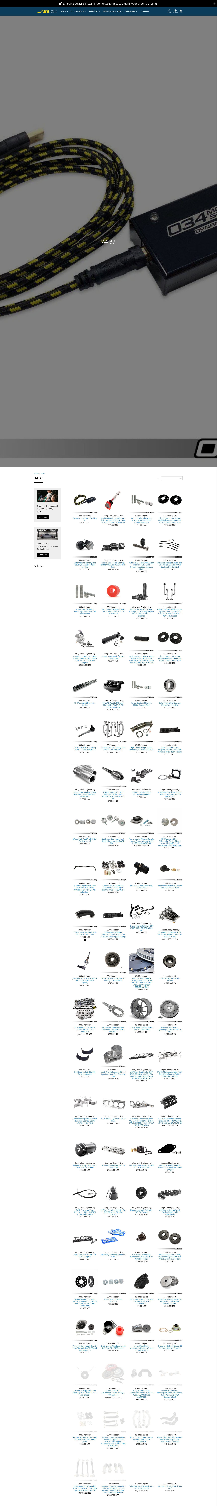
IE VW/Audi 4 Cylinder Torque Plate (113, 1119)
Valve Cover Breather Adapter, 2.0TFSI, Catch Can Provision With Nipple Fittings (113, 934)
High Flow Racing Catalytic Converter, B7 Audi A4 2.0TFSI (141, 748)
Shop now (43, 517)
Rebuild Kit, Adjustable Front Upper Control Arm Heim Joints (85, 1439)
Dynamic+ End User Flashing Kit (85, 519)
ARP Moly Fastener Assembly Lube (113, 1255)
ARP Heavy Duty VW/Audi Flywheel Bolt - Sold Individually (169, 1212)
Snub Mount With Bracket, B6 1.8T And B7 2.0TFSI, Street (113, 1347)
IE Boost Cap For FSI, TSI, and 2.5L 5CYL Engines (141, 1166)
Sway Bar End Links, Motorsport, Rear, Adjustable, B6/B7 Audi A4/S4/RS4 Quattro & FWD (169, 1393)
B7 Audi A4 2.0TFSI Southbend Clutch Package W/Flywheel (113, 1392)
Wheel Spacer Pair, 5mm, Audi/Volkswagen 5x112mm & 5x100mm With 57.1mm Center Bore (85, 1302)
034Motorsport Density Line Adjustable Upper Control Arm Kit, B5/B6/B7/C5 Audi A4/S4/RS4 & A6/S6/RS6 (113, 1489)
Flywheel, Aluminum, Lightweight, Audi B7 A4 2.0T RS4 (170, 1029)
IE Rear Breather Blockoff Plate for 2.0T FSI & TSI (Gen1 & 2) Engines (170, 1167)
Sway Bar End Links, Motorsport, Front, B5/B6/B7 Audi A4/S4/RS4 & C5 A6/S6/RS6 (141, 1393)
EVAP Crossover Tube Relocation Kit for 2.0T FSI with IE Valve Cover (85, 1212)
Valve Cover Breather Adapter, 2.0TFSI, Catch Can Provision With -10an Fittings (170, 749)
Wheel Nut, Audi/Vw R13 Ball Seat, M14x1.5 (85, 840)
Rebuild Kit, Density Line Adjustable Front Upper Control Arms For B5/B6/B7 (113, 887)
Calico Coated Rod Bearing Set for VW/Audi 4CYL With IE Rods (113, 565)
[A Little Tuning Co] (47, 11)
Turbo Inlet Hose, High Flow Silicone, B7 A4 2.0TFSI (85, 933)
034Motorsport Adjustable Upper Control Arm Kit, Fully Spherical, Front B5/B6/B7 (85, 1488)
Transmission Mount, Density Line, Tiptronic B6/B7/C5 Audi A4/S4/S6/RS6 (85, 1348)
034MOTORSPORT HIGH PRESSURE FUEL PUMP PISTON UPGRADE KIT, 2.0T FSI (113, 795)
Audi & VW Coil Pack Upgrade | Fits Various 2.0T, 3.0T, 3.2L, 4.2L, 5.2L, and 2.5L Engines (113, 520)
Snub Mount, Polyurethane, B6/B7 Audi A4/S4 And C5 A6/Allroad (113, 611)
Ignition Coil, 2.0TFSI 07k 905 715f (170, 1487)
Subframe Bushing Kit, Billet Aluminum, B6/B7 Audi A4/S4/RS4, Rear (170, 1301)
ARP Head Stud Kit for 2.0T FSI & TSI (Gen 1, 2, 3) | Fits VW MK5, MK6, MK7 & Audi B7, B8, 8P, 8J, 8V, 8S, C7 (141, 1075)
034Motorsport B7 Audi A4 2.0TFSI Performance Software (85, 1029)
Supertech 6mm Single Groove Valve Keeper (141, 793)
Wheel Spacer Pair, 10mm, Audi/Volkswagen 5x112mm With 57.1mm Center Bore (169, 520)
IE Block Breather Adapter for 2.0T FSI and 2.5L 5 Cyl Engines (113, 1212)
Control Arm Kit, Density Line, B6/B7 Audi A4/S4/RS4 (113, 748)
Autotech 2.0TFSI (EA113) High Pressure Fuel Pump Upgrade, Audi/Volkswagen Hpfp (141, 566)
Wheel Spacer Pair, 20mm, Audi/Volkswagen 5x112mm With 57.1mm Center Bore (169, 1256)
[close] (214, 3)
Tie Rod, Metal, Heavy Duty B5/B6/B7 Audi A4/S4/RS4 (85, 748)
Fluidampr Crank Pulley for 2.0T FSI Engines (141, 1211)
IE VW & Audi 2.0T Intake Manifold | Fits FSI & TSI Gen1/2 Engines (113, 705)
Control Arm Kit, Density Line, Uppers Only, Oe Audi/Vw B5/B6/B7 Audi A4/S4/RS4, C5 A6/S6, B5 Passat (169, 612)
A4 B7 (43, 473)
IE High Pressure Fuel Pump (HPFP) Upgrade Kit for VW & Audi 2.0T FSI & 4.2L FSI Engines (85, 659)
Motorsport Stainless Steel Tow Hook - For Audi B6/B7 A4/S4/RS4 (113, 1029)
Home (36, 473)
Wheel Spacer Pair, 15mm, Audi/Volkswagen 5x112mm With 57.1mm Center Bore (169, 658)
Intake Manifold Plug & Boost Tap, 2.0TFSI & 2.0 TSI (170, 886)
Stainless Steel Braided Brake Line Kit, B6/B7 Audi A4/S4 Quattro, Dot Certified (169, 565)
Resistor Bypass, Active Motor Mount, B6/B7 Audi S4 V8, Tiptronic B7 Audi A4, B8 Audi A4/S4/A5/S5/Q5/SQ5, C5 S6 (141, 659)
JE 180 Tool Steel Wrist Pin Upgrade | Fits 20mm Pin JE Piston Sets (85, 794)
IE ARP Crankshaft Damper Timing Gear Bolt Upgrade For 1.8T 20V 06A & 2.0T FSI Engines (141, 612)
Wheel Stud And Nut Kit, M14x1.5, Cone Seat (141, 704)
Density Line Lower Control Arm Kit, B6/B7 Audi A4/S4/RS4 (141, 1439)
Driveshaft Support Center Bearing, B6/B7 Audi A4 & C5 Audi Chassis (85, 1392)
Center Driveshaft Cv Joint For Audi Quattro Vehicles (113, 979)
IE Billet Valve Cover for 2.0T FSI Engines (113, 1166)
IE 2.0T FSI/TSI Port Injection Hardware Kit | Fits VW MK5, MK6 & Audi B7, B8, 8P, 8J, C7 (170, 1120)
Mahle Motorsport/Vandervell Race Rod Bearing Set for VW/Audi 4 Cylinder (85, 1120)
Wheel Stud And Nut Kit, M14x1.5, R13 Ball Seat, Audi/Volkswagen (141, 520)
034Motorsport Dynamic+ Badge (85, 704)
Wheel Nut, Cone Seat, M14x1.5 (113, 1300)
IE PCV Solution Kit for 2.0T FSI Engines (113, 657)
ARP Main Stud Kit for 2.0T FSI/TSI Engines (85, 1255)
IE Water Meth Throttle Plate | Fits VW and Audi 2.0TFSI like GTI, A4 (170, 794)
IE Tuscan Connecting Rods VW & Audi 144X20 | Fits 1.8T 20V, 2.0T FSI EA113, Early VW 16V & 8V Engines (141, 1121)
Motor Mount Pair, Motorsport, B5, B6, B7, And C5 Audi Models (141, 1348)
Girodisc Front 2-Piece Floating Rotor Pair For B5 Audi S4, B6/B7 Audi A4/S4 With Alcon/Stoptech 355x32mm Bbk (141, 982)
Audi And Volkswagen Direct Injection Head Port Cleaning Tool (113, 1074)
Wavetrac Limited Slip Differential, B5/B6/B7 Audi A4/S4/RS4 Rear (141, 1256)
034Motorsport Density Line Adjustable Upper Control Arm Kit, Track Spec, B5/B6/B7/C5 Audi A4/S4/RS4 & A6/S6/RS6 (113, 1441)
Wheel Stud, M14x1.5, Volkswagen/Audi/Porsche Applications (85, 611)
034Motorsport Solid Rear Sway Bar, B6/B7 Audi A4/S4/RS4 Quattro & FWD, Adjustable (85, 888)
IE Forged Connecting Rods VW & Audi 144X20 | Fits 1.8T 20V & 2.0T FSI (170, 934)
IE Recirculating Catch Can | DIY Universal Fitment (85, 1166)
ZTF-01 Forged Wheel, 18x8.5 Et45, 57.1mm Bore (141, 1028)
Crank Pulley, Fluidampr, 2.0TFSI (169, 979)
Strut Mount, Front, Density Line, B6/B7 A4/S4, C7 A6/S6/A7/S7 (141, 1301)
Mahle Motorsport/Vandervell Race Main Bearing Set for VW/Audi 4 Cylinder (169, 1074)
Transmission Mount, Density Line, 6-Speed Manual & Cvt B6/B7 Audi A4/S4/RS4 (141, 841)
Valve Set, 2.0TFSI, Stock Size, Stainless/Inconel (141, 1487)
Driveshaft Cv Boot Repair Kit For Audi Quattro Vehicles (170, 1347)
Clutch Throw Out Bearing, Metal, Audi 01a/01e (170, 704)
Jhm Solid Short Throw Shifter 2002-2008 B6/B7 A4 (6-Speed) (85, 980)
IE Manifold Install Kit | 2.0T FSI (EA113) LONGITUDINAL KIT (141, 928)
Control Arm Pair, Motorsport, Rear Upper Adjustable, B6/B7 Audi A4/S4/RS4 (169, 1439)
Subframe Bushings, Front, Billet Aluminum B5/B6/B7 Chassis (113, 841)
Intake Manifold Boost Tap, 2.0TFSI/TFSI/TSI (141, 886)
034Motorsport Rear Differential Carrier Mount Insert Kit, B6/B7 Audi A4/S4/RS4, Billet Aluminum (169, 842)
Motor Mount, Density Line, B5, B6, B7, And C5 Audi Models (85, 565)
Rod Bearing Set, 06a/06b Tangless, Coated (85, 1073)
